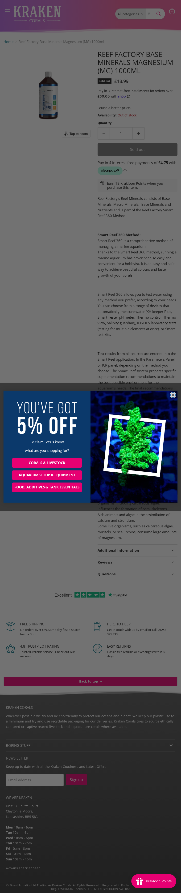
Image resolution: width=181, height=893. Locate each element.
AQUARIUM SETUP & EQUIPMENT (47, 475)
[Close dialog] (173, 394)
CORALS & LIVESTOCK (47, 462)
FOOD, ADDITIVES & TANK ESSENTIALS (46, 487)
